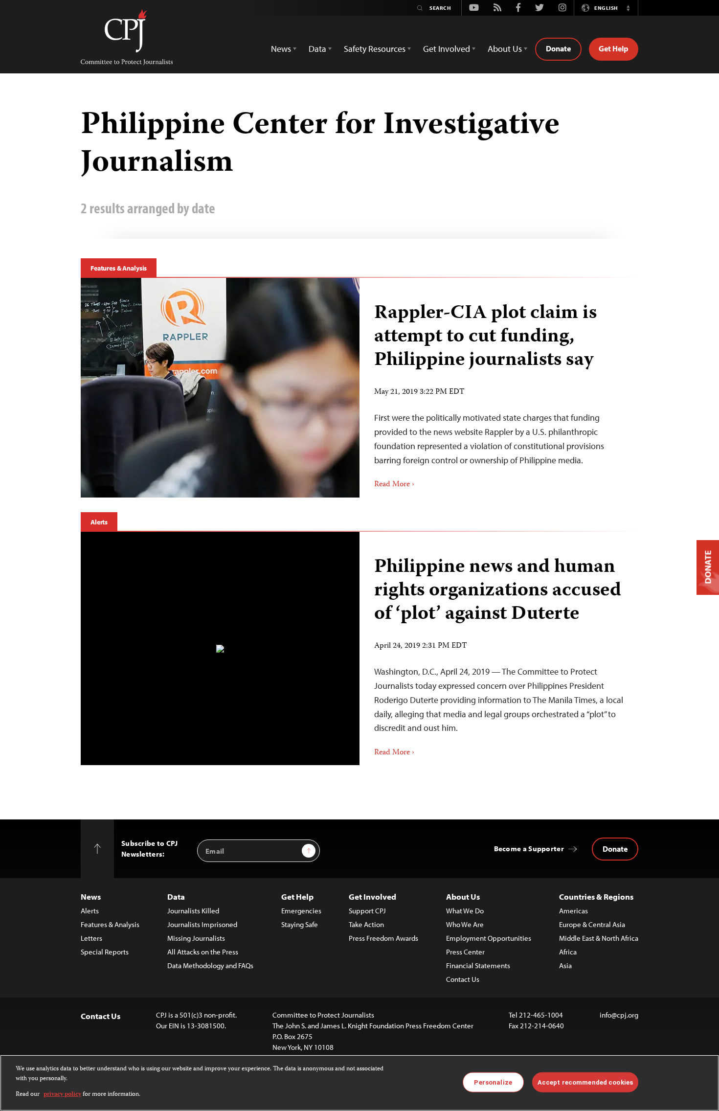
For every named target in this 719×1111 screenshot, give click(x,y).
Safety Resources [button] (374, 48)
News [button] (281, 48)
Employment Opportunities (488, 938)
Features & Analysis (118, 268)
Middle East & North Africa (598, 938)
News (91, 896)
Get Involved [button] (446, 48)
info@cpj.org (619, 1015)
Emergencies (301, 910)
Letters (91, 938)
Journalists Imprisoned (202, 924)
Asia (565, 965)
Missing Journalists (196, 938)
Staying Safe (299, 924)
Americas (573, 910)
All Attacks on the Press (202, 951)
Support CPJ (367, 910)
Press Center (465, 951)
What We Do (465, 910)
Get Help (614, 48)
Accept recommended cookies (585, 1082)
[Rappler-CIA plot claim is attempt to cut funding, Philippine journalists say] (220, 387)
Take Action (366, 924)
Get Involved (372, 896)
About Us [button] (505, 48)
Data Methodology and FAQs (210, 965)
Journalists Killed (193, 910)
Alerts (99, 522)
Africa (568, 951)
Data (176, 896)
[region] (359, 1083)
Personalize (493, 1082)
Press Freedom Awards (383, 938)
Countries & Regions (596, 896)
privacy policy (62, 1094)
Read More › (394, 484)
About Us (463, 896)
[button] (628, 8)
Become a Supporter (529, 848)
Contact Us (462, 979)
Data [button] (317, 48)
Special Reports (105, 951)
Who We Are (465, 924)
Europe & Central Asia (592, 924)
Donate (558, 48)
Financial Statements (478, 965)
